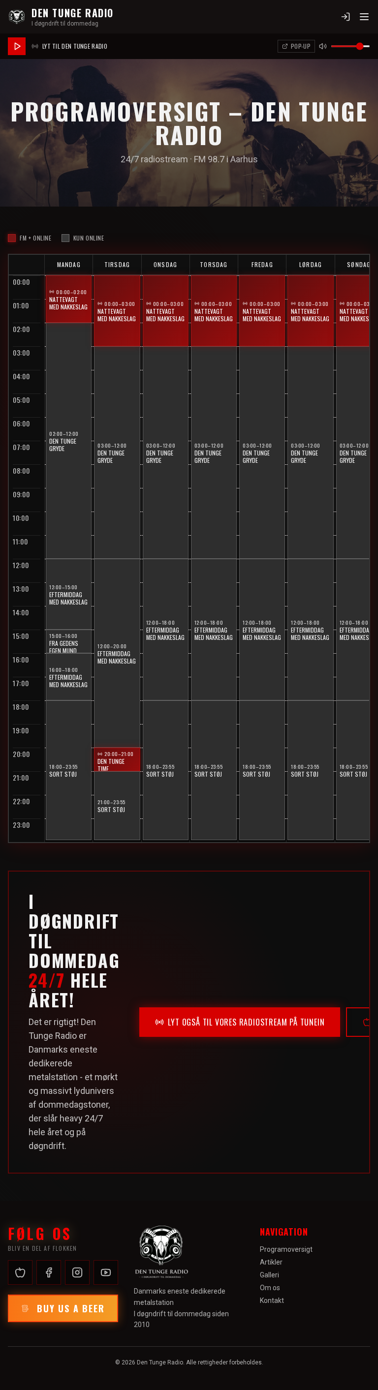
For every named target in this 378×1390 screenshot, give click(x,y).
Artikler (271, 1262)
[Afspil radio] (17, 46)
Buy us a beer (70, 1308)
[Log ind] (345, 17)
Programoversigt (286, 1249)
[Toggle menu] (364, 17)
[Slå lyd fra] (323, 46)
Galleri (269, 1275)
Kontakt (272, 1300)
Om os (270, 1288)
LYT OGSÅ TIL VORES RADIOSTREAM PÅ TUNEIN (246, 1022)
